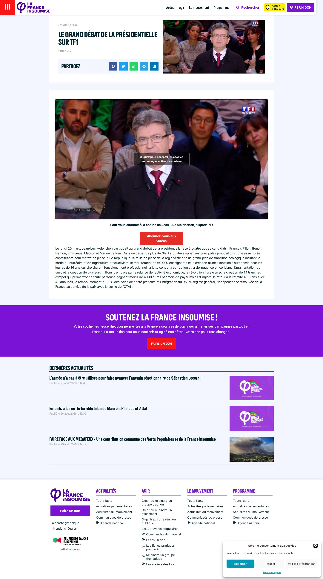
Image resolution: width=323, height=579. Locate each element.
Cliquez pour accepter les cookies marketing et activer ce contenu (161, 159)
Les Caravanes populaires (160, 529)
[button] (315, 546)
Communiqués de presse (113, 517)
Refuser (270, 564)
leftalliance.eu (70, 549)
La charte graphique (64, 523)
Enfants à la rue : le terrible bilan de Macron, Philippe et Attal (98, 408)
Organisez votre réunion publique (159, 521)
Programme (221, 7)
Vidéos (73, 25)
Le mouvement (199, 7)
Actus (170, 7)
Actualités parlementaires (114, 506)
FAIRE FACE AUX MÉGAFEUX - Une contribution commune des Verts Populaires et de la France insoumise (132, 439)
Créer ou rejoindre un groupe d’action (157, 502)
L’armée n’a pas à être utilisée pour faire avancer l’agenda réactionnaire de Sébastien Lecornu (125, 378)
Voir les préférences (301, 564)
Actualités (63, 25)
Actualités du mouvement (114, 512)
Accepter (240, 564)
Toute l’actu (104, 500)
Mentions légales (272, 572)
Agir (181, 7)
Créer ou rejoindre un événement (157, 512)
